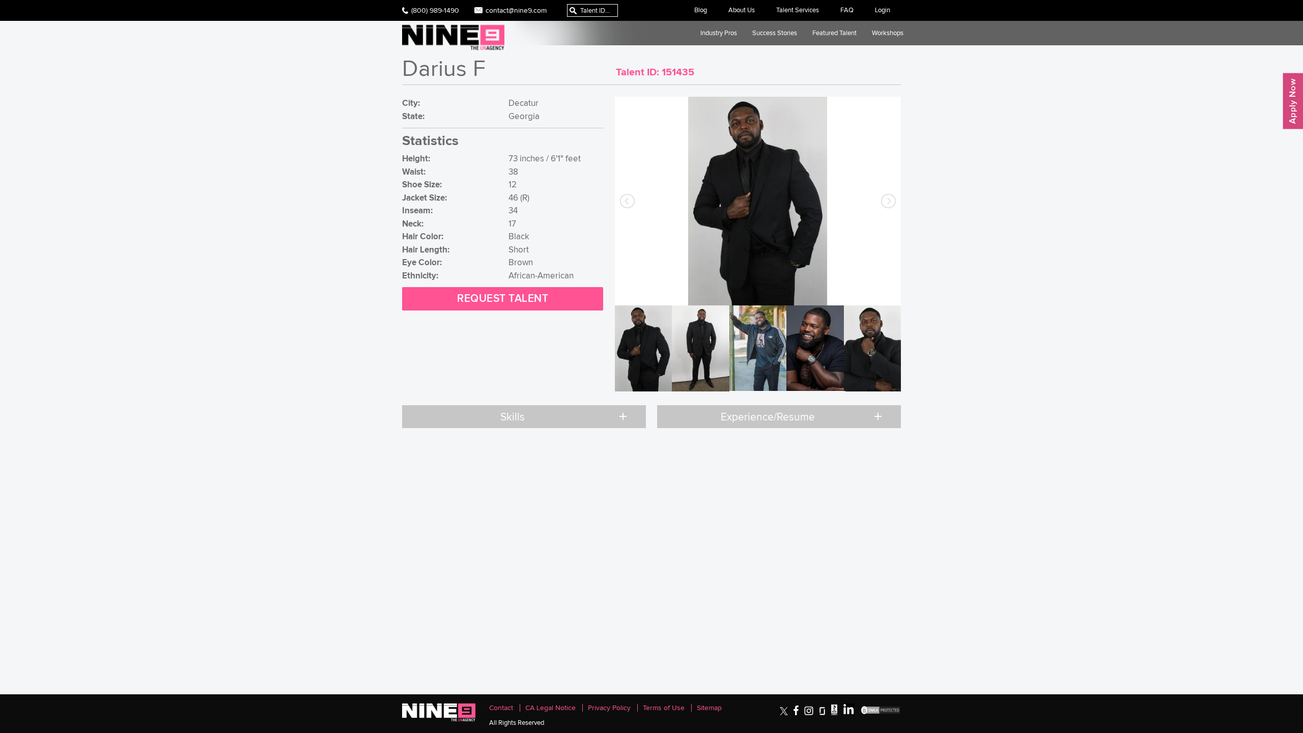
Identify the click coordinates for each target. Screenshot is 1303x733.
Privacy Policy (609, 708)
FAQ (847, 10)
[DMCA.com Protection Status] (880, 713)
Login (882, 10)
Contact (501, 708)
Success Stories (774, 33)
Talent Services (797, 10)
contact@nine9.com (516, 10)
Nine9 (453, 37)
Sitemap (709, 708)
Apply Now (1293, 101)
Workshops (887, 33)
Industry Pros (718, 33)
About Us (741, 10)
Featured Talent (834, 33)
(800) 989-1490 (435, 10)
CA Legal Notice (550, 708)
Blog (700, 10)
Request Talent (502, 298)
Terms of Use (664, 708)
